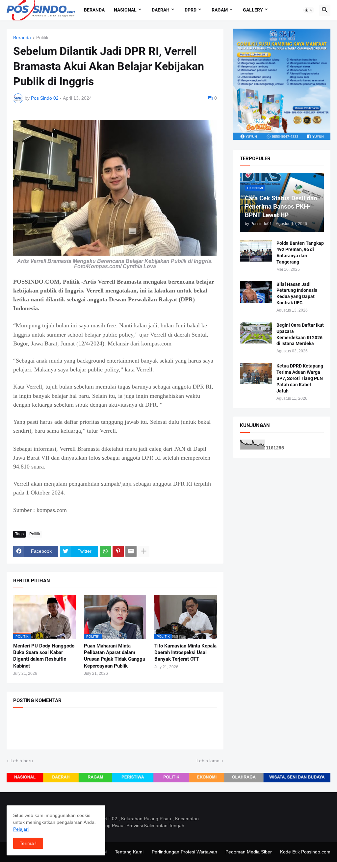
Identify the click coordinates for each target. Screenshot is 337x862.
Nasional (125, 10)
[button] (308, 10)
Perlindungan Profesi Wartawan (184, 851)
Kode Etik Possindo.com (305, 851)
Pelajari (21, 829)
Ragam (220, 10)
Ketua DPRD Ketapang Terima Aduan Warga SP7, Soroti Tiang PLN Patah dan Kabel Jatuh (299, 378)
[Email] (131, 551)
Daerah (160, 10)
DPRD (190, 10)
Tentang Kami (129, 851)
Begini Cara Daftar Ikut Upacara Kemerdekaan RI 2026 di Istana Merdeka (300, 334)
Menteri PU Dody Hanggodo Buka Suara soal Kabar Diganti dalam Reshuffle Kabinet (43, 656)
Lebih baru (22, 760)
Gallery (253, 10)
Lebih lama (208, 760)
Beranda (94, 10)
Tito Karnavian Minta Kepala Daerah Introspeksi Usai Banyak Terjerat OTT (185, 652)
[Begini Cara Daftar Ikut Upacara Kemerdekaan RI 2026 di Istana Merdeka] (256, 332)
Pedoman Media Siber (248, 851)
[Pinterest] (118, 551)
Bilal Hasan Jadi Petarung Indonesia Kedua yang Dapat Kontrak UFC (297, 294)
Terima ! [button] (28, 843)
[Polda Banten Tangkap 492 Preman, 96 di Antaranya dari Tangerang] (256, 251)
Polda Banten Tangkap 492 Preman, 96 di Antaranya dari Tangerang (300, 253)
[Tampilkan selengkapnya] (143, 551)
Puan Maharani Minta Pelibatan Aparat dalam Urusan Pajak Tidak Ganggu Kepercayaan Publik (114, 656)
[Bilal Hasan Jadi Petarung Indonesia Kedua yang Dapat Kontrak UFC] (256, 292)
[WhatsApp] (105, 551)
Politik (42, 37)
